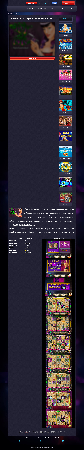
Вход (54, 3)
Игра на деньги (42, 8)
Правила (47, 437)
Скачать (53, 8)
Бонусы (63, 8)
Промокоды (28, 437)
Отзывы (57, 437)
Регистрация (31, 3)
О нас (38, 437)
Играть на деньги (32, 58)
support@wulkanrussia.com (63, 442)
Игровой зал (30, 8)
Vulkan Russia (48, 210)
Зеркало (72, 8)
